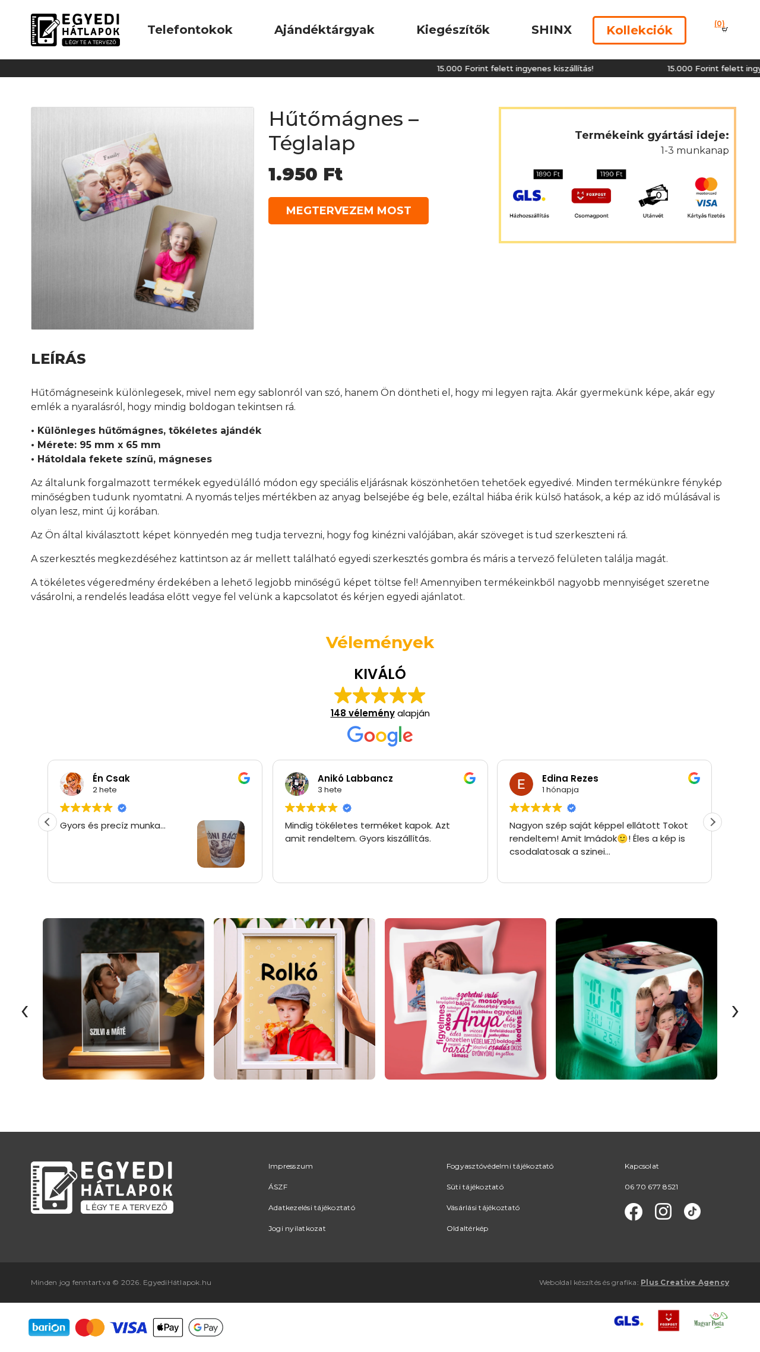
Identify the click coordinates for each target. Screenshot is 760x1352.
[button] (712, 822)
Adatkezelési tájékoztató (311, 1207)
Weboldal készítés (570, 1282)
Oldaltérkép (467, 1228)
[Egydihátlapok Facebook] (633, 1212)
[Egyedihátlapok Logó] (75, 29)
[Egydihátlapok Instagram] (663, 1212)
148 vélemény (363, 713)
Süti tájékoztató (475, 1186)
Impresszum (290, 1165)
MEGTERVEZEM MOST (348, 210)
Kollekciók (639, 30)
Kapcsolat (642, 1165)
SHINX (551, 30)
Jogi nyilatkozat (297, 1228)
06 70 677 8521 (651, 1186)
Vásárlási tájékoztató (483, 1207)
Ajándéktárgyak (324, 30)
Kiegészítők (453, 30)
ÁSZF (277, 1186)
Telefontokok (190, 30)
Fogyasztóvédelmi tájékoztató (500, 1165)
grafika (624, 1282)
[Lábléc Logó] (102, 1186)
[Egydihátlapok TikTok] (692, 1212)
